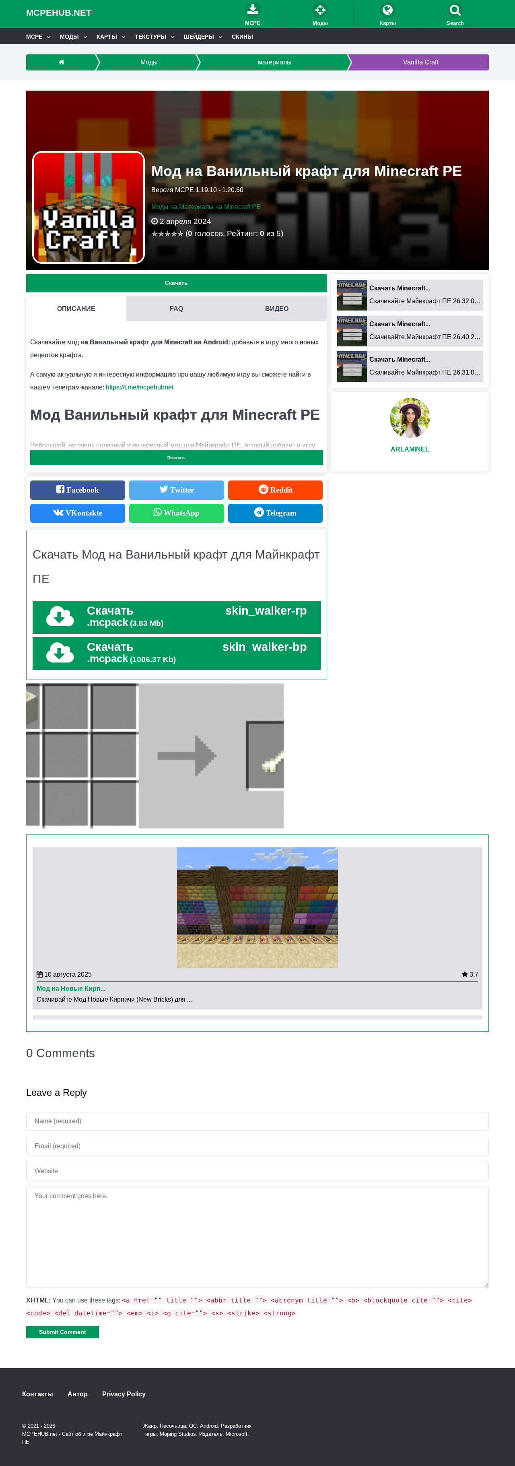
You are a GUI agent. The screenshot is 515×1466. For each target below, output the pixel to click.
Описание (76, 308)
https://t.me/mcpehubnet (139, 387)
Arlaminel (410, 449)
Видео (276, 308)
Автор (78, 1394)
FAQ (176, 308)
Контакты (37, 1394)
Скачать (176, 283)
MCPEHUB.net (58, 13)
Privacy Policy (124, 1394)
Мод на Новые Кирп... (71, 989)
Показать (176, 458)
